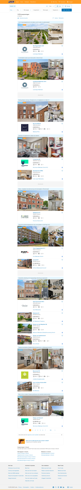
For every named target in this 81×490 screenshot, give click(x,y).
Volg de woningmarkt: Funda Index (16, 475)
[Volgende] (55, 430)
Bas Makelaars (36, 390)
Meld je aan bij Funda (46, 468)
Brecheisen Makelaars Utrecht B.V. (40, 167)
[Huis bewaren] (62, 46)
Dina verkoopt (36, 343)
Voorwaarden (26, 487)
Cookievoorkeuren (39, 487)
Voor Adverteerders (62, 473)
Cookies (32, 487)
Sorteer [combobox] (59, 18)
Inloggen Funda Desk (46, 478)
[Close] (14, 6)
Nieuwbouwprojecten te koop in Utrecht (26, 458)
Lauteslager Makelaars (38, 54)
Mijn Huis (27, 468)
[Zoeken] (47, 6)
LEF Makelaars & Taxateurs (39, 321)
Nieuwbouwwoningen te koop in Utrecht (26, 456)
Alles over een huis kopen (31, 470)
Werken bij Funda (62, 470)
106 (50, 430)
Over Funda (60, 468)
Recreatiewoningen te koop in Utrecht (25, 460)
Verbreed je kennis (46, 475)
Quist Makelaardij (37, 309)
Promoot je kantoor (46, 473)
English (71, 487)
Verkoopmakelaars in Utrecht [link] (47, 455)
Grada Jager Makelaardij (38, 179)
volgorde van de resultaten (33, 434)
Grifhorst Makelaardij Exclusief (39, 268)
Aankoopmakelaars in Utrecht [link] (47, 453)
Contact (59, 478)
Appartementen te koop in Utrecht (25, 455)
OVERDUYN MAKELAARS (38, 379)
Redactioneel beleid (62, 475)
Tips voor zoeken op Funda (31, 478)
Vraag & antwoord (12, 478)
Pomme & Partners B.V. (38, 220)
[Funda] (11, 2)
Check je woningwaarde (13, 470)
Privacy (20, 487)
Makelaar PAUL (36, 131)
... (47, 430)
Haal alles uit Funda (29, 480)
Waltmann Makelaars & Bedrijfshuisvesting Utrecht (44, 332)
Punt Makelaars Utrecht (38, 256)
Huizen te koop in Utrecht (23, 453)
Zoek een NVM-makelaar (13, 473)
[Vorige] (26, 430)
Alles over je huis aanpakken (31, 475)
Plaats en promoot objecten (48, 470)
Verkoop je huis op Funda (14, 468)
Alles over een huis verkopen (31, 473)
